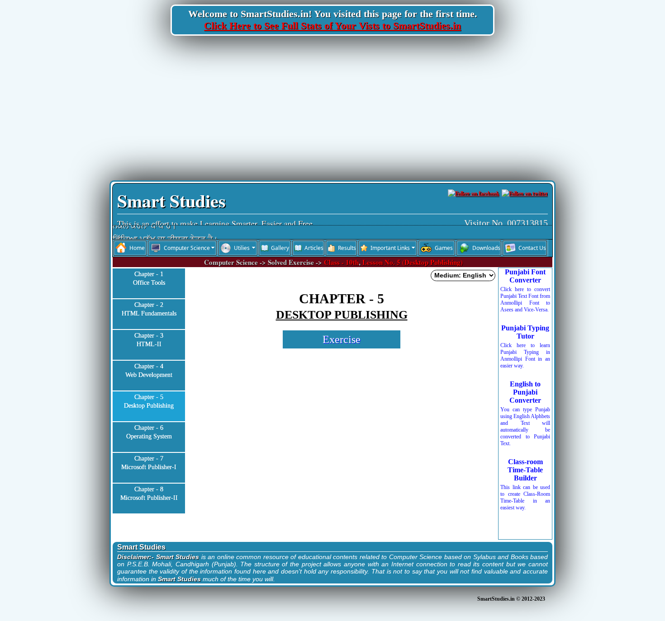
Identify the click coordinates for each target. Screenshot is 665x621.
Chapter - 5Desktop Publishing (149, 401)
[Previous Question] (214, 380)
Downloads (486, 248)
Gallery (280, 248)
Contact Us (532, 248)
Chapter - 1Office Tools (149, 279)
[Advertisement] (332, 108)
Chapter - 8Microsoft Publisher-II (149, 494)
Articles (313, 248)
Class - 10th (341, 262)
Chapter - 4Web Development (148, 371)
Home (137, 248)
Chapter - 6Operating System (149, 432)
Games (444, 248)
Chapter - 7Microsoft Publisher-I (148, 463)
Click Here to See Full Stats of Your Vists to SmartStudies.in (332, 25)
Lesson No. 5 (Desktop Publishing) (412, 262)
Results (347, 248)
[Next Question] (475, 380)
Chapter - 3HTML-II (148, 340)
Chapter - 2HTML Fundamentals (149, 309)
